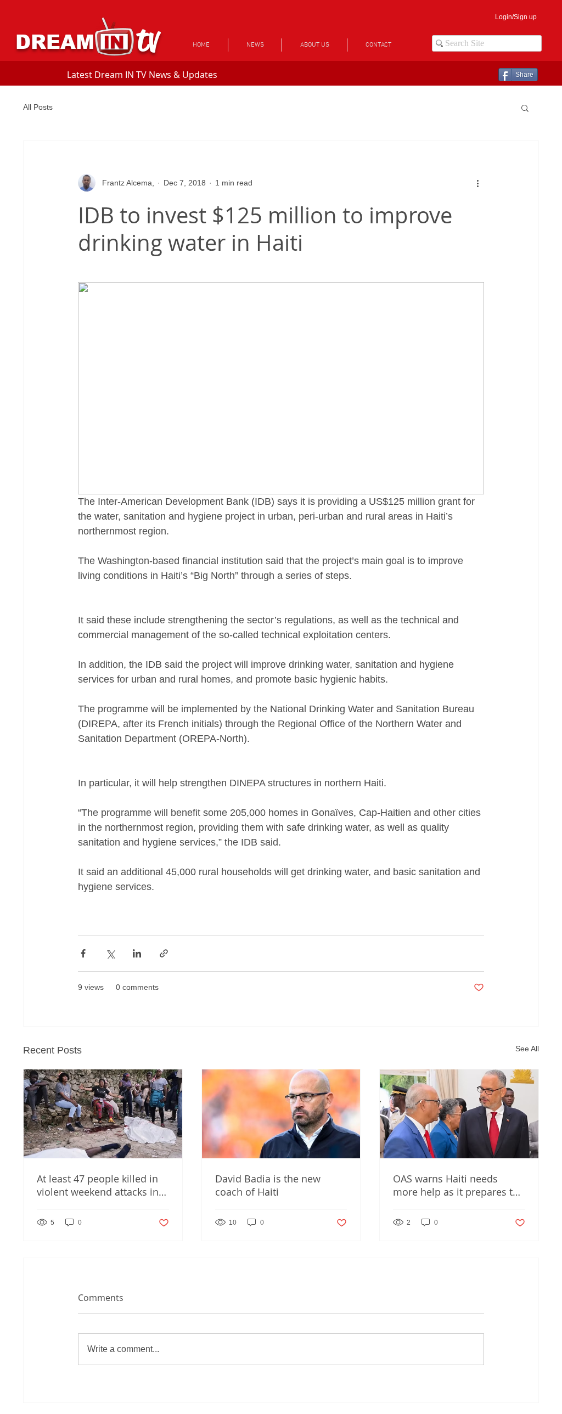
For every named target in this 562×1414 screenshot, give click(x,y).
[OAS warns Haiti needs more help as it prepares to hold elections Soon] (459, 1113)
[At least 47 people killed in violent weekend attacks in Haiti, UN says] (103, 1113)
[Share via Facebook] (83, 953)
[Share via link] (164, 953)
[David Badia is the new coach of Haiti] (281, 1113)
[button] (525, 107)
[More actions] (477, 182)
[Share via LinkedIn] (137, 953)
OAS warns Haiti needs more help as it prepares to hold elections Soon (456, 1185)
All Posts (38, 107)
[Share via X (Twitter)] (110, 953)
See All (527, 1048)
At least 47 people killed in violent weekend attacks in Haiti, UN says (98, 1185)
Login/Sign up (516, 17)
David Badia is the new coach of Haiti (268, 1185)
